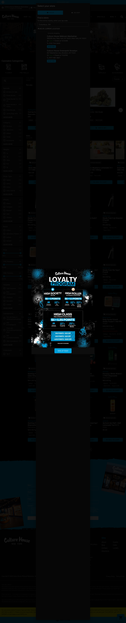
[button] (92, 272)
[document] (63, 311)
